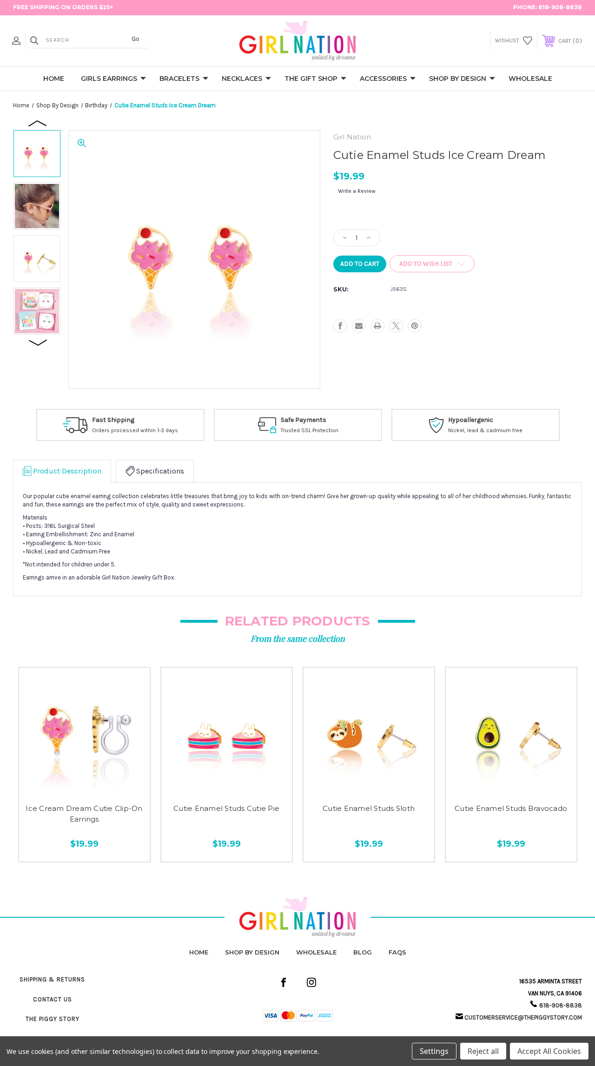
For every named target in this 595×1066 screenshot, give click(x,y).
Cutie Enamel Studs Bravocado (511, 808)
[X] (396, 326)
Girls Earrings (109, 78)
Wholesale (530, 78)
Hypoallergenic (470, 420)
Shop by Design (457, 78)
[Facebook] (340, 326)
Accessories (383, 78)
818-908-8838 (560, 7)
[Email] (359, 326)
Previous (38, 123)
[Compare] (103, 785)
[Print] (377, 326)
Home (53, 78)
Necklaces (242, 78)
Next (38, 342)
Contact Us (52, 999)
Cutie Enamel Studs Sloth (369, 808)
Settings (434, 1051)
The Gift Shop (310, 78)
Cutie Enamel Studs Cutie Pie (226, 808)
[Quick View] (65, 785)
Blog (362, 952)
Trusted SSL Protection (309, 430)
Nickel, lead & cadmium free (485, 430)
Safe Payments (303, 420)
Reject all (483, 1051)
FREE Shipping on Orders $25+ (63, 7)
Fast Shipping (113, 420)
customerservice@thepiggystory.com (523, 1017)
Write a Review (357, 191)
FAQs (397, 952)
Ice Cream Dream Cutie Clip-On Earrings (84, 813)
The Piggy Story (52, 1018)
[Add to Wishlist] (84, 785)
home (198, 952)
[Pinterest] (415, 326)
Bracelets (179, 78)
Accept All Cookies (549, 1051)
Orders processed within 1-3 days (135, 430)
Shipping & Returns (52, 979)
